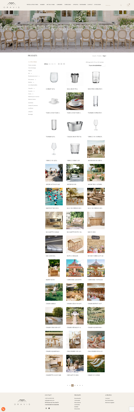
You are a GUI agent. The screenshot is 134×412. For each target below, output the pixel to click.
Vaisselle (30, 88)
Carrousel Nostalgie (95, 280)
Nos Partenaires (109, 400)
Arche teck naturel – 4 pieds (98, 184)
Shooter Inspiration (95, 89)
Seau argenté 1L (72, 89)
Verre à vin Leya (51, 160)
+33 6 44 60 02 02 (49, 398)
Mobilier (30, 82)
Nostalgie (30, 114)
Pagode (30, 70)
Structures (77, 409)
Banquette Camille (52, 232)
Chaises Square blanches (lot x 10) (57, 351)
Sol (29, 73)
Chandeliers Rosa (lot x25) (97, 351)
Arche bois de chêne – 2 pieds (98, 160)
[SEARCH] (121, 5)
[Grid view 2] (59, 64)
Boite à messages (72, 256)
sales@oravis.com (49, 400)
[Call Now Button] (3, 409)
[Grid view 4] (64, 64)
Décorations (31, 79)
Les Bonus (30, 108)
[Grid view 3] (61, 64)
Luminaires (77, 404)
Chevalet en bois (72, 375)
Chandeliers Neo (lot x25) (76, 351)
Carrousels (77, 400)
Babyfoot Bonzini (52, 208)
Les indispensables (32, 85)
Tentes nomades (32, 65)
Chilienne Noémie (94, 375)
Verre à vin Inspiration (96, 136)
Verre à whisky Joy (73, 160)
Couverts (30, 91)
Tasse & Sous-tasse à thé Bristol (78, 113)
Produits (99, 56)
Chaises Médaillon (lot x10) (76, 327)
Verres (29, 94)
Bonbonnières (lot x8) (95, 256)
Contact (107, 398)
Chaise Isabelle (51, 303)
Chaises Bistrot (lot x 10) (96, 303)
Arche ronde (71, 184)
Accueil (94, 56)
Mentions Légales (109, 402)
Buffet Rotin (50, 280)
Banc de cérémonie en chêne (77, 208)
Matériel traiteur (32, 99)
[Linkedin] (49, 408)
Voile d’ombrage (32, 68)
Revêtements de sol (32, 76)
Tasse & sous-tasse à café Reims (56, 113)
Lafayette (30, 111)
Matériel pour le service (33, 96)
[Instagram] (46, 408)
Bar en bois (91, 232)
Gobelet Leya (50, 89)
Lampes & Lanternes (33, 105)
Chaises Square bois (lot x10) (97, 327)
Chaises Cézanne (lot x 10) (76, 303)
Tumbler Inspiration (95, 113)
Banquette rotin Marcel (75, 232)
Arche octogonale (53, 184)
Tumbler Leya (50, 136)
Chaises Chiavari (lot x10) (54, 327)
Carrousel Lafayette (74, 280)
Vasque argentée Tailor (75, 136)
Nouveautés (77, 398)
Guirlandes (30, 102)
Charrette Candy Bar (53, 375)
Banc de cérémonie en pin (97, 208)
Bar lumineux (50, 256)
